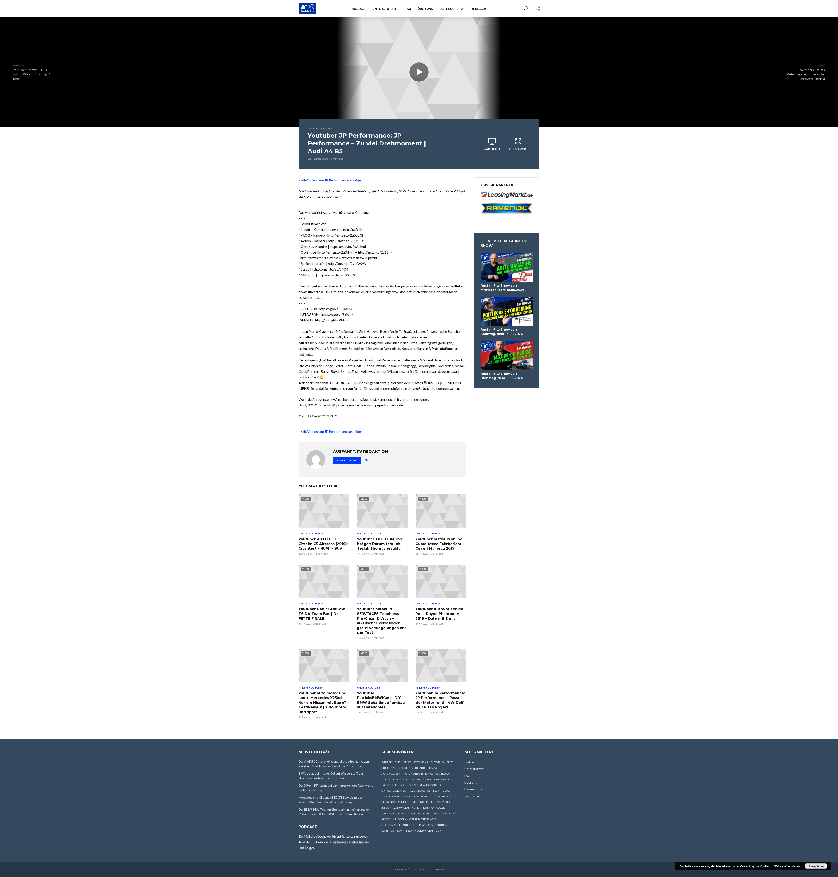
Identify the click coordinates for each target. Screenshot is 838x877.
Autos (434, 773)
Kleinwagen (400, 807)
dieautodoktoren (403, 785)
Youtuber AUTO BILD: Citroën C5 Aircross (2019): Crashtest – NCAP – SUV (323, 544)
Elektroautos (420, 790)
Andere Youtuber (320, 128)
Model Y (400, 819)
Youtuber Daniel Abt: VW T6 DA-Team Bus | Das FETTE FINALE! (322, 613)
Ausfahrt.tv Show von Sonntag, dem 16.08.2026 (502, 332)
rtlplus (420, 825)
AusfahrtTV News (416, 762)
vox (438, 830)
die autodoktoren (432, 785)
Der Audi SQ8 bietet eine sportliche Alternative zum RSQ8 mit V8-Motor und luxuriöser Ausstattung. (334, 764)
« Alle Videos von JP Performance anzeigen (330, 180)
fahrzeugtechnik (393, 802)
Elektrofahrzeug (393, 796)
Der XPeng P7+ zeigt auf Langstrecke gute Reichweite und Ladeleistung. (336, 788)
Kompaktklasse (434, 807)
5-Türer (386, 762)
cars (384, 785)
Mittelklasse (431, 813)
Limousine (388, 813)
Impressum (479, 8)
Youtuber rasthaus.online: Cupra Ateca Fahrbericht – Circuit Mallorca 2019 (440, 544)
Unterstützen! (385, 8)
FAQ (408, 8)
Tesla (408, 830)
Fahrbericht (445, 796)
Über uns (425, 8)
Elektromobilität (421, 796)
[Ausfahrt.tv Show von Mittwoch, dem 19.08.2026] (507, 267)
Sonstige (387, 830)
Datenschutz (451, 8)
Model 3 (448, 813)
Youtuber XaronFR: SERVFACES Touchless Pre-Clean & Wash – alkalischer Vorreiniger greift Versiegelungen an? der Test (381, 621)
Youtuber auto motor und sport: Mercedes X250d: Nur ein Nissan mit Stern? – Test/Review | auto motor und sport (324, 702)
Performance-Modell (396, 825)
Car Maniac (442, 779)
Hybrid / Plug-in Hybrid (434, 802)
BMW (428, 779)
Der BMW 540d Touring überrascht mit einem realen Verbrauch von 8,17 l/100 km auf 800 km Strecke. (334, 812)
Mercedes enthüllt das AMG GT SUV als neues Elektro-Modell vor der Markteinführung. (331, 800)
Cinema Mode (518, 149)
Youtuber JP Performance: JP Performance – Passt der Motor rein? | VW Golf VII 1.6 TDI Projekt (440, 700)
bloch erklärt (412, 779)
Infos (385, 807)
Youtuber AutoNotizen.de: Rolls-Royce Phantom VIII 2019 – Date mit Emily (440, 613)
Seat (431, 825)
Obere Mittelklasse (422, 819)
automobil (400, 768)
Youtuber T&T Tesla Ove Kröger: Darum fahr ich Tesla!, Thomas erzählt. (380, 544)
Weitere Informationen (787, 866)
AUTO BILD (437, 762)
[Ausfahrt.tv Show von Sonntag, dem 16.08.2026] (507, 311)
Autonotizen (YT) (415, 773)
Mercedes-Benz (408, 813)
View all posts (347, 460)
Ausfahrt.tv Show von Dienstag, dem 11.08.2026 (502, 376)
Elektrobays (442, 790)
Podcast (358, 8)
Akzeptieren (816, 866)
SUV (399, 830)
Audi (398, 762)
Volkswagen (424, 830)
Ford (412, 802)
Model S (386, 819)
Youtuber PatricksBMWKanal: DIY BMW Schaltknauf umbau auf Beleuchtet (381, 700)
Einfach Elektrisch (394, 790)
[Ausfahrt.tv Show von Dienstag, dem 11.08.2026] (507, 355)
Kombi (416, 807)
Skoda (441, 825)
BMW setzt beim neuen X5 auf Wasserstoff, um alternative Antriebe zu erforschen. (331, 776)
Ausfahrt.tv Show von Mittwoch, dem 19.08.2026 (502, 287)
